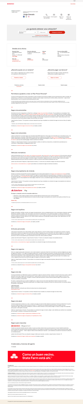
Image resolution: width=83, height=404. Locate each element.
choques (31, 114)
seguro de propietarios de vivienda (59, 173)
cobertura (24, 114)
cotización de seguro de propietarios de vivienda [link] (27, 187)
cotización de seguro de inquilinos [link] (24, 221)
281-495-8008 (30, 59)
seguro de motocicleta (58, 138)
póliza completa (32, 370)
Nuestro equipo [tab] (64, 85)
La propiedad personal (25, 176)
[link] (54, 18)
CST (66, 51)
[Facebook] (24, 16)
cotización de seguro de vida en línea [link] (24, 293)
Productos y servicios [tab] (19, 85)
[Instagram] (28, 16)
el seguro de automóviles (42, 113)
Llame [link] (12, 163)
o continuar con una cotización (41, 35)
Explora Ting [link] (13, 200)
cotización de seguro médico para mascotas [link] (26, 336)
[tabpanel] (41, 55)
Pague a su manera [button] (55, 77)
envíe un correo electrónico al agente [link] (22, 241)
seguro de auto (55, 137)
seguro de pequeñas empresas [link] (29, 264)
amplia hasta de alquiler (38, 114)
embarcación (46, 155)
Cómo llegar (14, 56)
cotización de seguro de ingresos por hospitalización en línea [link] (29, 315)
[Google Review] (26, 16)
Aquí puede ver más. (15, 289)
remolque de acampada (36, 155)
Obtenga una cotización (57, 32)
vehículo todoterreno (55, 155)
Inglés (43, 52)
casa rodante (27, 155)
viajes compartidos (49, 114)
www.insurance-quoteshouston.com (16, 60)
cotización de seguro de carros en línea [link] (25, 125)
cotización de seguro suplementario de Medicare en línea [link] (28, 313)
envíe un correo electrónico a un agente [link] (23, 163)
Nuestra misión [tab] (41, 85)
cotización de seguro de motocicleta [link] (24, 145)
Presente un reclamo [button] (18, 77)
